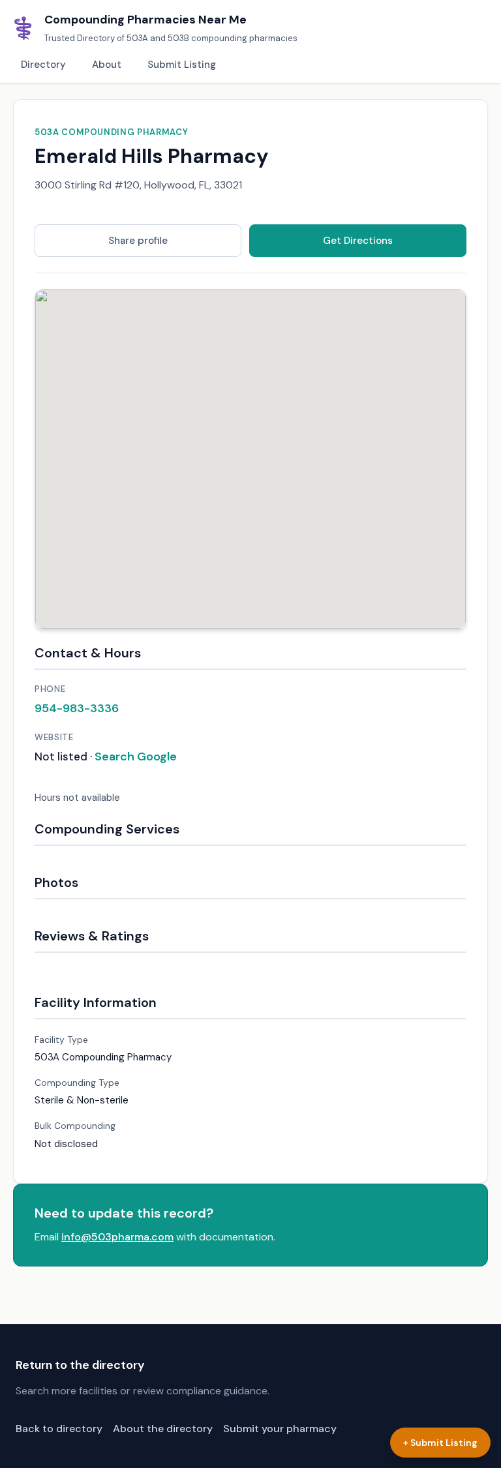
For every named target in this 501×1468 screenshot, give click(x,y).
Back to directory (59, 1428)
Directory (43, 64)
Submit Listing (181, 64)
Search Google (136, 756)
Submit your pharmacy (280, 1428)
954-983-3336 (77, 708)
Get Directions (358, 240)
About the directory (163, 1428)
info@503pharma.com (117, 1237)
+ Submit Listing (440, 1442)
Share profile (138, 240)
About (106, 64)
